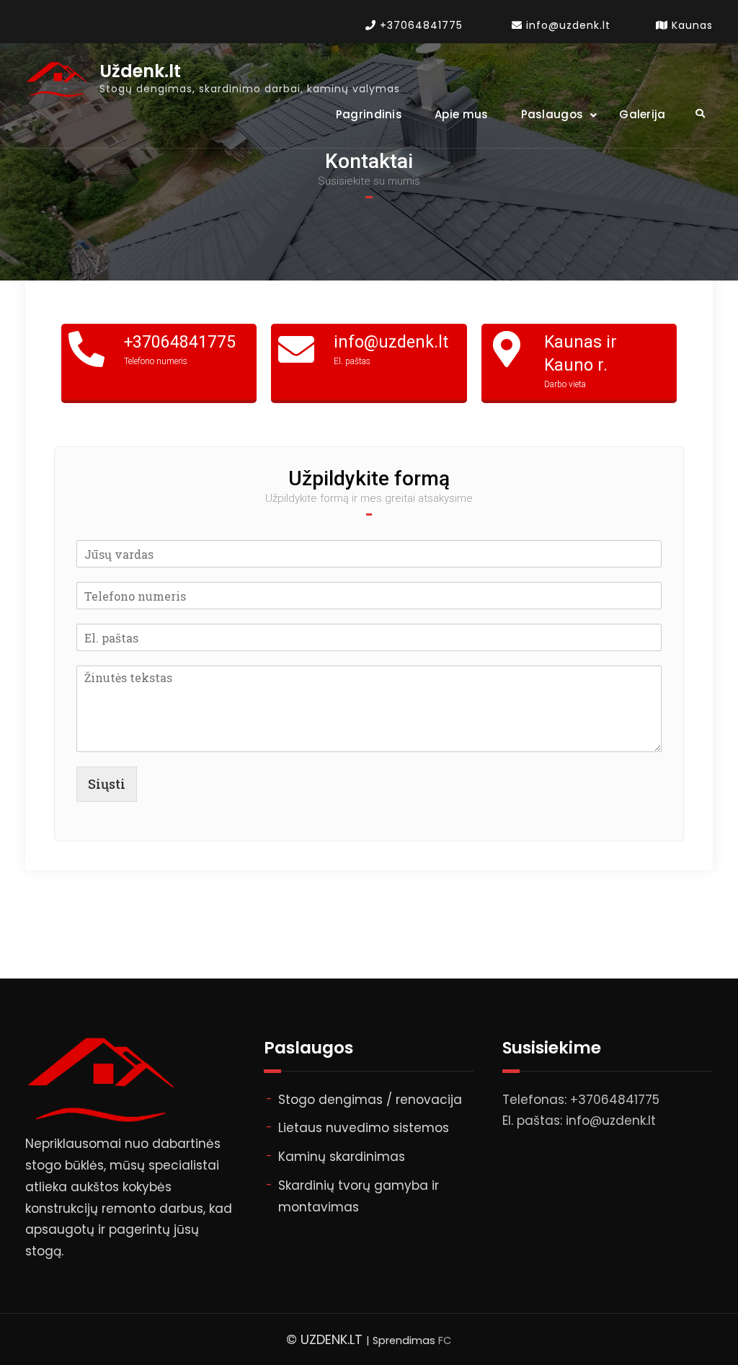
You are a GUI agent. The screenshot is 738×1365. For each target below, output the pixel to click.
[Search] (700, 113)
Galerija (642, 114)
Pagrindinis (369, 114)
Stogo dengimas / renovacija (370, 1099)
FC (444, 1340)
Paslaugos (552, 114)
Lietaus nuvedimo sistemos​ (363, 1127)
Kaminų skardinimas (341, 1156)
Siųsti (106, 783)
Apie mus (461, 114)
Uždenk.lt (140, 71)
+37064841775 (421, 25)
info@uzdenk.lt (568, 25)
